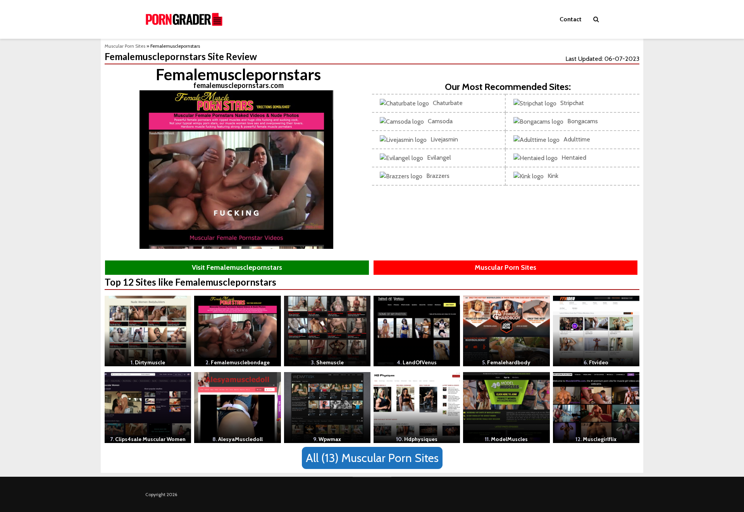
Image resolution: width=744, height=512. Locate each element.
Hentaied (573, 157)
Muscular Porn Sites (125, 46)
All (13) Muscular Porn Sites (372, 458)
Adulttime (576, 139)
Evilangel (439, 157)
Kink (553, 175)
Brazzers (438, 175)
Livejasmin (444, 139)
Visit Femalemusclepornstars (237, 267)
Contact (571, 19)
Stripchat (572, 103)
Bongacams (582, 121)
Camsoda (440, 121)
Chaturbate (448, 103)
